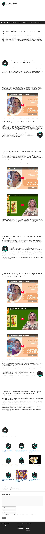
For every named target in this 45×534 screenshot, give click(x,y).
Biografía (30, 22)
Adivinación (4, 487)
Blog (5, 22)
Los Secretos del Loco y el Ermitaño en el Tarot (21, 465)
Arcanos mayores (8, 487)
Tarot (19, 22)
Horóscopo (9, 22)
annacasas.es (28, 530)
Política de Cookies (20, 528)
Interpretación (14, 487)
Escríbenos (27, 525)
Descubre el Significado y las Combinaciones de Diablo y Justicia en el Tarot (34, 465)
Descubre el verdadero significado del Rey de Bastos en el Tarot (21, 451)
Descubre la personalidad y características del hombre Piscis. (12, 489)
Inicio (1, 22)
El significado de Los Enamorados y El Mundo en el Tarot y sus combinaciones (21, 480)
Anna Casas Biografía (4, 525)
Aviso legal (19, 525)
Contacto (34, 22)
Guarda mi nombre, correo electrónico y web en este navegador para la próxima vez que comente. (20, 514)
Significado (18, 487)
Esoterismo (14, 22)
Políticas (39, 22)
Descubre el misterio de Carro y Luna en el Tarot (8, 480)
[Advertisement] (22, 14)
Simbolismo (21, 487)
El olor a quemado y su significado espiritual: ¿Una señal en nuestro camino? (7, 465)
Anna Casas (11, 3)
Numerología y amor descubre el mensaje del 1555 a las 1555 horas (7, 451)
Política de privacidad (20, 526)
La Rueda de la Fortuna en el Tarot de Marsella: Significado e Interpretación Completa (34, 451)
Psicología (24, 22)
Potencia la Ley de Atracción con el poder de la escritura (11, 488)
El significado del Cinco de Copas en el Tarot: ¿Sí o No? (34, 480)
